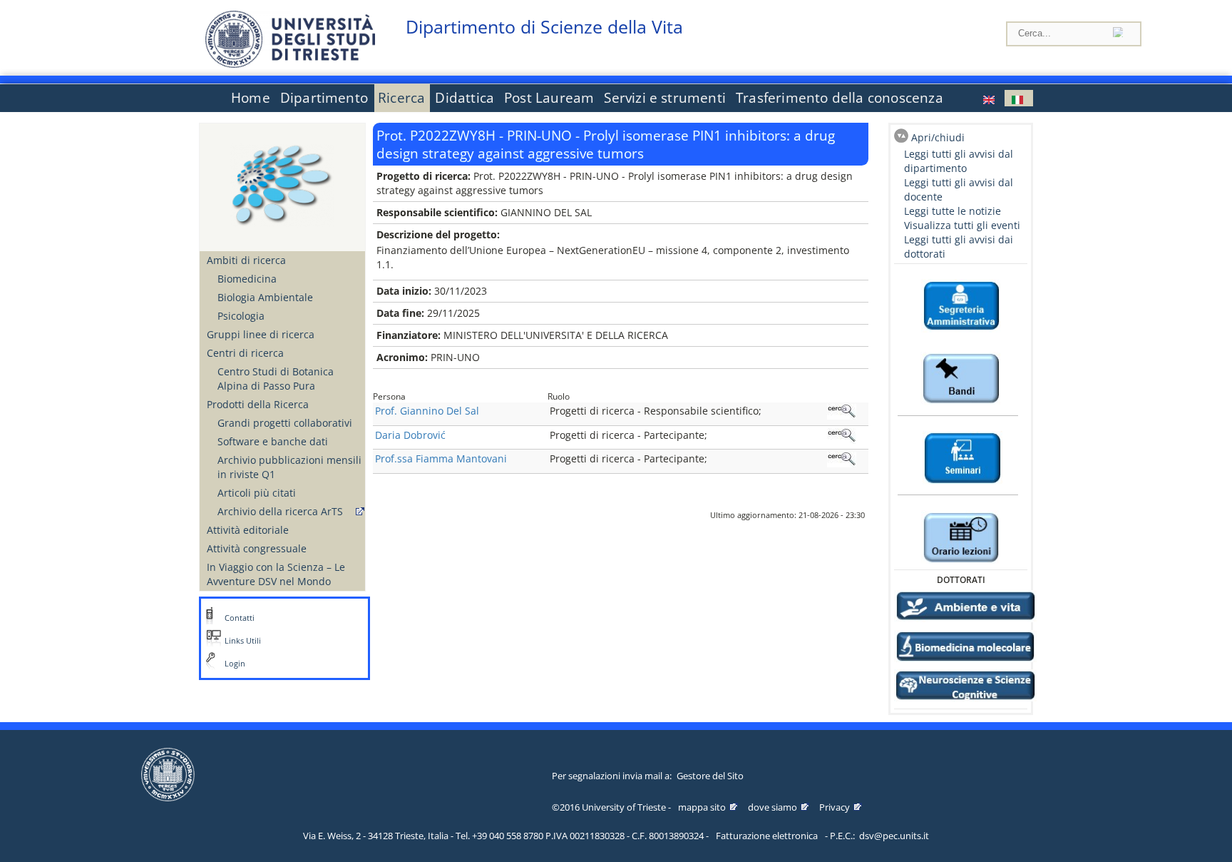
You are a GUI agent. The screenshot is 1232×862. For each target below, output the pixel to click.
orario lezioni (960, 503)
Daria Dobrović (410, 435)
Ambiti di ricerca (246, 260)
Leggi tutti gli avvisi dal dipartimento (958, 161)
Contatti (240, 618)
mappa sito (702, 807)
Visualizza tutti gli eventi (962, 225)
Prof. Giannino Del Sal (427, 410)
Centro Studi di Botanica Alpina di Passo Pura (275, 378)
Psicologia (241, 316)
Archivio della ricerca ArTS (280, 511)
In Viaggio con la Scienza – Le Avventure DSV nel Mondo (276, 574)
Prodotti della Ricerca (258, 404)
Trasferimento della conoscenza (839, 97)
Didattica (464, 97)
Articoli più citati (256, 493)
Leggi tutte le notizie (952, 211)
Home (250, 97)
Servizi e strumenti (665, 97)
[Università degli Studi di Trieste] (290, 64)
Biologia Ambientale (265, 297)
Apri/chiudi (938, 137)
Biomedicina (247, 278)
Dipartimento (324, 97)
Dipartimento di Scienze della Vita (544, 27)
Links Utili (243, 641)
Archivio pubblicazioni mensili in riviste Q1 (289, 467)
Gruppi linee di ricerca (260, 334)
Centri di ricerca (245, 353)
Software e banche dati (272, 441)
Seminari (960, 424)
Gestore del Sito (710, 775)
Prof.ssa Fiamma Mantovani (441, 458)
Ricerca (401, 97)
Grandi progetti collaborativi (284, 423)
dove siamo (772, 807)
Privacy (834, 807)
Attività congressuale (257, 548)
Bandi (961, 345)
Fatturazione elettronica (767, 835)
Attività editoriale (248, 530)
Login (235, 664)
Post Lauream (549, 97)
